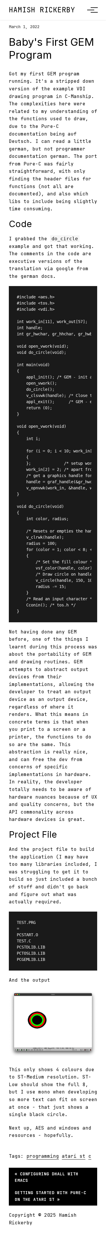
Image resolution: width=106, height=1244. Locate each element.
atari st (73, 1156)
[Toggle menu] (90, 10)
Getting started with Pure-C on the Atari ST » (50, 1196)
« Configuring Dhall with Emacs (46, 1177)
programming (42, 1156)
